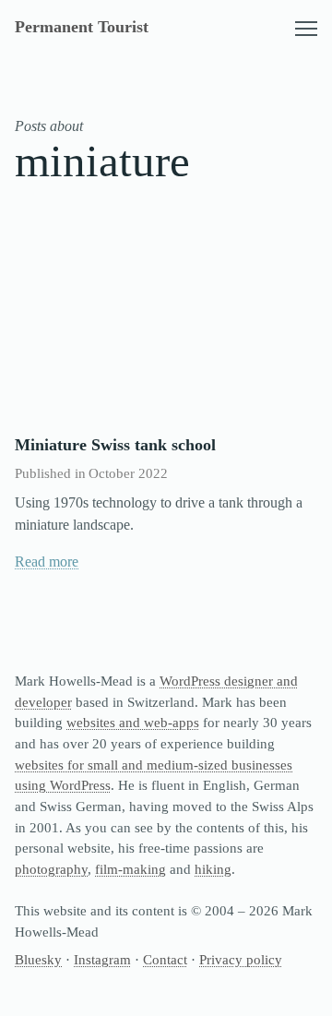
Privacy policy (240, 959)
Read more (46, 561)
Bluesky (38, 959)
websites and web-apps (132, 722)
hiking (213, 869)
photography (51, 869)
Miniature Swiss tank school (115, 445)
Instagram (102, 959)
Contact (165, 959)
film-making (130, 869)
